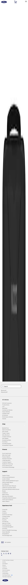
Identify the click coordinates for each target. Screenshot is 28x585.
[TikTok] (1, 555)
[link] (4, 562)
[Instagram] (8, 553)
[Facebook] (1, 553)
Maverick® (4, 392)
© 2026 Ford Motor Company (8, 560)
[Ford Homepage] (5, 581)
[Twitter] (3, 553)
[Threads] (10, 553)
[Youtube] (6, 553)
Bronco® (3, 390)
